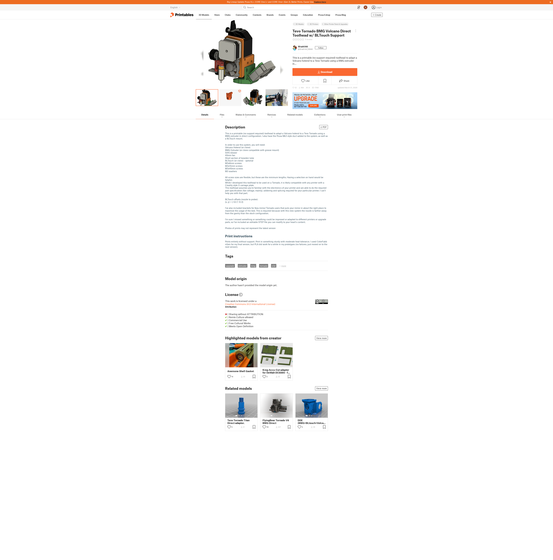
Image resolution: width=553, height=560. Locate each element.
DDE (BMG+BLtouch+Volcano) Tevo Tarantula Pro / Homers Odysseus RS (312, 421)
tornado (263, 266)
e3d (273, 266)
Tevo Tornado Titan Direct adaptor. (238, 421)
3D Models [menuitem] (204, 15)
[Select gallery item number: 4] (243, 415)
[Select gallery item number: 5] (245, 415)
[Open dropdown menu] (355, 30)
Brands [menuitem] (270, 15)
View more (321, 338)
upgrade (230, 266)
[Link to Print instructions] (254, 236)
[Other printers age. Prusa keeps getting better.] (324, 100)
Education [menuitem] (308, 15)
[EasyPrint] (359, 7)
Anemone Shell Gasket (240, 371)
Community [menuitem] (242, 15)
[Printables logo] (181, 14)
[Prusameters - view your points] (365, 7)
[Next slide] (285, 97)
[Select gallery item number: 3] (241, 415)
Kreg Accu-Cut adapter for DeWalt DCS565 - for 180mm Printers (276, 371)
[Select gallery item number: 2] (239, 415)
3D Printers (314, 24)
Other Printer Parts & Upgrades (336, 24)
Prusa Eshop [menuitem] (324, 15)
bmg (253, 266)
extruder (242, 266)
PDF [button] (325, 127)
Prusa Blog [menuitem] (340, 15)
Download (326, 71)
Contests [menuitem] (257, 15)
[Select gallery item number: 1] (236, 415)
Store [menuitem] (217, 15)
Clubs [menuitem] (228, 15)
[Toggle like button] (229, 376)
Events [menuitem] (282, 15)
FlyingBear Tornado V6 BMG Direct (276, 421)
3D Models (300, 24)
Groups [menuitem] (294, 15)
